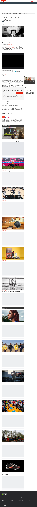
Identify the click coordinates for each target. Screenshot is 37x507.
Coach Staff (6, 21)
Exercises (28, 498)
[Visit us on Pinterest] (31, 1)
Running (19, 498)
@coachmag (5, 74)
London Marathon (8, 13)
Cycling (3, 500)
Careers (11, 498)
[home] (2, 3)
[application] (13, 61)
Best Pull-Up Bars (25, 13)
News (2, 21)
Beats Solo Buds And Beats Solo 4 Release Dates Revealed (30, 90)
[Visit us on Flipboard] (32, 1)
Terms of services (11, 95)
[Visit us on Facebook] (27, 1)
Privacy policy (20, 497)
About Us (6, 123)
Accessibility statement (5, 498)
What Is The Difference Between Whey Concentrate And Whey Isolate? (30, 82)
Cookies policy (28, 497)
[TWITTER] (7, 117)
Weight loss (28, 500)
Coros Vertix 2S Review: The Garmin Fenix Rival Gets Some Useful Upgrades (30, 93)
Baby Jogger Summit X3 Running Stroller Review (29, 87)
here (5, 83)
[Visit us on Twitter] (29, 1)
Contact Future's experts (13, 497)
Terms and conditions (4, 497)
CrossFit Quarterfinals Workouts (17, 13)
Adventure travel (20, 500)
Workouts (11, 500)
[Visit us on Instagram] (30, 1)
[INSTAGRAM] (8, 117)
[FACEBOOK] (6, 117)
